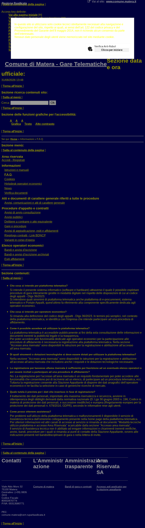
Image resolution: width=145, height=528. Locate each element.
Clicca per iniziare (111, 50)
